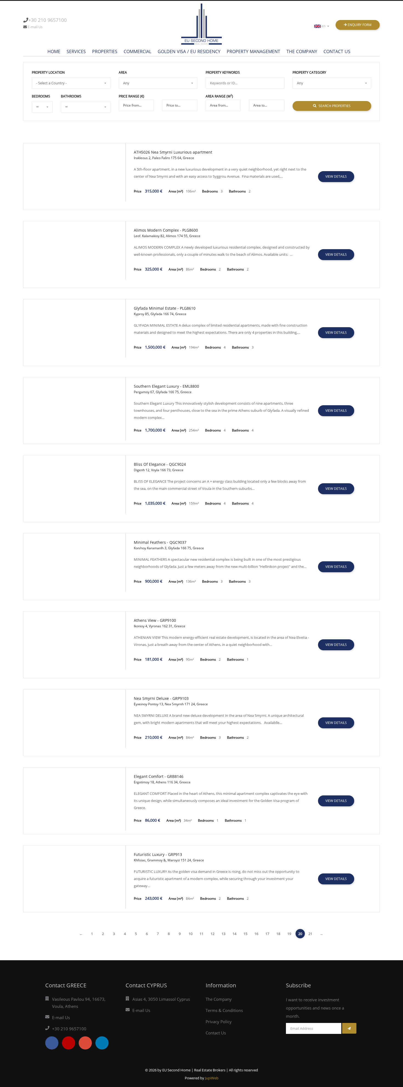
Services (76, 51)
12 (212, 933)
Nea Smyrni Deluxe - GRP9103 (161, 698)
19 (289, 933)
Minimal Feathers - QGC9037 (160, 542)
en (324, 26)
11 (201, 933)
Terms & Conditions (224, 1010)
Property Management (253, 51)
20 (300, 933)
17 (267, 933)
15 (245, 933)
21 (310, 933)
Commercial (137, 51)
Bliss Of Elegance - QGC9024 (160, 464)
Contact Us (336, 51)
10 (190, 933)
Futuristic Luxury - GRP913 (158, 854)
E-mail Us (35, 26)
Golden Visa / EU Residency (189, 51)
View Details (336, 176)
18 (278, 933)
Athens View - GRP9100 (155, 620)
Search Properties (334, 105)
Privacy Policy (219, 1021)
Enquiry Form (359, 24)
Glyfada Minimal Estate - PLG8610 (164, 308)
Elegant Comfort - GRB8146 (158, 776)
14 (234, 933)
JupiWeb (211, 1078)
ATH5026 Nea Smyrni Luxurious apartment (173, 152)
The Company (301, 51)
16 (256, 933)
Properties (104, 51)
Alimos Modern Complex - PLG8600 (166, 230)
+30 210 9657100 (47, 20)
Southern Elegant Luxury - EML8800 (166, 386)
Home (53, 51)
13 (223, 933)
